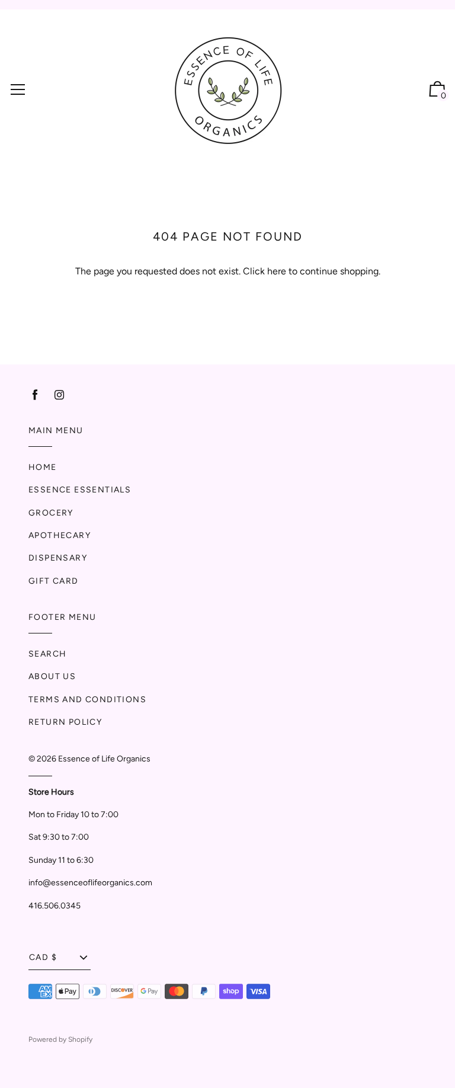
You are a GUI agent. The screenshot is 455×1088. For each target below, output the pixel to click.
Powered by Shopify (60, 1039)
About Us (52, 676)
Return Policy (65, 722)
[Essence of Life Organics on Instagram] (59, 395)
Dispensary (57, 558)
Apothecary (59, 535)
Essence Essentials (79, 490)
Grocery (50, 513)
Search (47, 654)
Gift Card (53, 581)
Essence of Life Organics (104, 759)
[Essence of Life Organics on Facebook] (34, 395)
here (276, 271)
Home (42, 467)
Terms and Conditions (87, 700)
